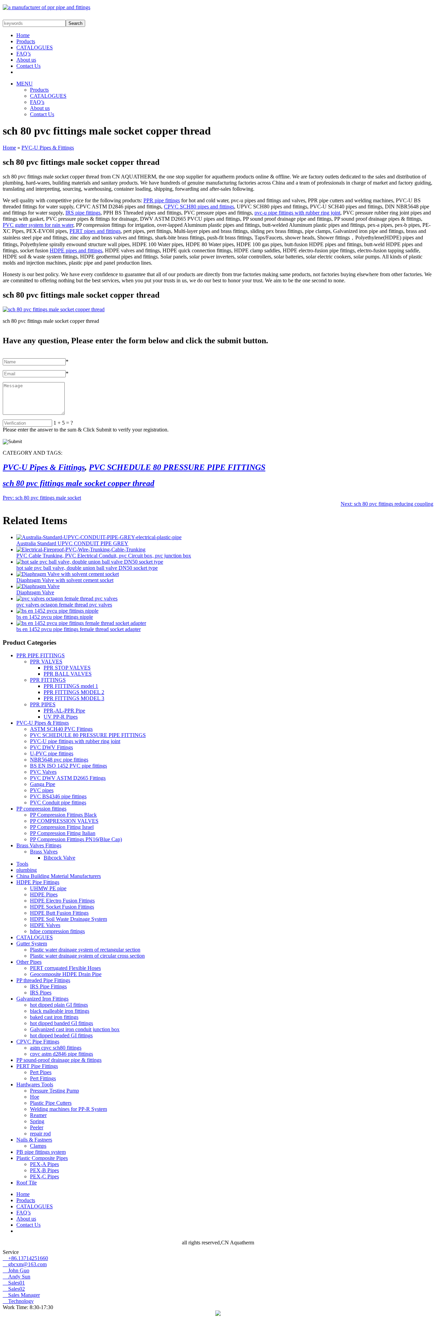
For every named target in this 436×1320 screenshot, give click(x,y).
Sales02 (14, 1289)
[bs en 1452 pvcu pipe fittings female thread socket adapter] (81, 623)
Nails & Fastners (34, 1140)
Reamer (38, 1115)
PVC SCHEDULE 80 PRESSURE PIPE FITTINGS (177, 467)
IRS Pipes (40, 992)
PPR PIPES (43, 704)
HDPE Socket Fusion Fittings (62, 907)
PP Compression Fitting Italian (62, 833)
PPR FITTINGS (48, 680)
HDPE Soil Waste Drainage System (68, 919)
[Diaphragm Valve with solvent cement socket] (67, 574)
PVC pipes (41, 790)
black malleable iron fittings (59, 1011)
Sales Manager (21, 1295)
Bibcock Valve (59, 858)
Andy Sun (16, 1276)
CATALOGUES (34, 47)
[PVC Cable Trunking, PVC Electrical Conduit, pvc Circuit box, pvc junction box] (80, 549)
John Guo (16, 1270)
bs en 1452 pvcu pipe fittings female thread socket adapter (78, 629)
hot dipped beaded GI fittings (61, 1035)
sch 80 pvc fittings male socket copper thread (78, 483)
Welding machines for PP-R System (68, 1109)
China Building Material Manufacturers (58, 876)
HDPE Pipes (44, 894)
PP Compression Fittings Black (63, 815)
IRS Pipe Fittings (48, 986)
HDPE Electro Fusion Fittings (62, 900)
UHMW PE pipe (48, 888)
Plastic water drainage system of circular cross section (87, 956)
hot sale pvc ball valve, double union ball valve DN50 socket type (87, 568)
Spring (37, 1121)
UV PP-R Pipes (61, 717)
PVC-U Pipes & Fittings (47, 148)
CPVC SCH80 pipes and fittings (199, 206)
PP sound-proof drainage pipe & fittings (59, 1060)
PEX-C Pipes (44, 1176)
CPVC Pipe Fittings (37, 1041)
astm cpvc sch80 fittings (55, 1048)
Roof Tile (26, 1182)
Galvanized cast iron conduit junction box (75, 1029)
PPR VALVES (46, 661)
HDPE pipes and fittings (76, 250)
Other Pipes (29, 962)
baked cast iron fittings (54, 1017)
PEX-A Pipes (44, 1164)
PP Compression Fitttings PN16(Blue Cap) (76, 839)
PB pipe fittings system (41, 1152)
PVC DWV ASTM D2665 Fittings (68, 778)
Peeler (36, 1127)
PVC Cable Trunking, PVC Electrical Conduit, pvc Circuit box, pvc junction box (103, 556)
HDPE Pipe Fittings (37, 882)
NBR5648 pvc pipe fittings (59, 760)
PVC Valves (43, 772)
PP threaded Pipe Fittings (43, 980)
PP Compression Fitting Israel (62, 827)
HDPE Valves (45, 925)
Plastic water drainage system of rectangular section (85, 950)
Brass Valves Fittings (38, 845)
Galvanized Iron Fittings (42, 999)
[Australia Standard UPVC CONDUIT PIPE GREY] (99, 537)
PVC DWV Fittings (51, 747)
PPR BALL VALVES (68, 674)
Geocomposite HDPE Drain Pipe (66, 974)
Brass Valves (44, 851)
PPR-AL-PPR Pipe (64, 710)
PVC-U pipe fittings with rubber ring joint (75, 741)
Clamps (38, 1146)
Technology (18, 1301)
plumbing (26, 870)
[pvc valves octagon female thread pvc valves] (67, 598)
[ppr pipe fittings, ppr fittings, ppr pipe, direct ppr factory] (46, 7)
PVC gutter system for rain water (38, 225)
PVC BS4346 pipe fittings (58, 796)
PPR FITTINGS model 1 (71, 686)
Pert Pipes (40, 1072)
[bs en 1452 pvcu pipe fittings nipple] (57, 611)
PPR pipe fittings (161, 200)
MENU (24, 84)
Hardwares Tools (34, 1084)
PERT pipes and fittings (95, 231)
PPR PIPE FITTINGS (40, 655)
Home (23, 35)
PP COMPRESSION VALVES (64, 821)
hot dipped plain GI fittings (59, 1005)
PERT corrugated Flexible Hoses (65, 968)
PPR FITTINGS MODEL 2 (74, 692)
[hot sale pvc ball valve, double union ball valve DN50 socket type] (89, 562)
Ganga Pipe (42, 784)
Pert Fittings (43, 1078)
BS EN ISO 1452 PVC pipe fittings (68, 766)
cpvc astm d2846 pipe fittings (61, 1054)
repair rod (40, 1133)
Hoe (34, 1097)
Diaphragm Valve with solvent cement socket (64, 580)
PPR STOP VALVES (67, 668)
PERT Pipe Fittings (37, 1066)
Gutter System (31, 943)
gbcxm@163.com (25, 1264)
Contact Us (28, 66)
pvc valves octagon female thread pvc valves (64, 605)
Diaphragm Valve (35, 592)
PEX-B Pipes (44, 1170)
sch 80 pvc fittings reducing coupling (387, 504)
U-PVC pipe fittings (51, 753)
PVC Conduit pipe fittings (58, 802)
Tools (22, 864)
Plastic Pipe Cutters (51, 1103)
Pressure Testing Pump (54, 1091)
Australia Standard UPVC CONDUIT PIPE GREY (72, 543)
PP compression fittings (41, 809)
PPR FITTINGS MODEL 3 (74, 698)
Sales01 (14, 1283)
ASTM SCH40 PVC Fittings (61, 729)
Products (25, 41)
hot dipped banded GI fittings (61, 1023)
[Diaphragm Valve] (38, 586)
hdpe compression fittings (57, 931)
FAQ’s (23, 54)
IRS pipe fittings (82, 213)
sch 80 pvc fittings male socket (42, 498)
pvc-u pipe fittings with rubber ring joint (297, 213)
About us (26, 60)
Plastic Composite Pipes (42, 1158)
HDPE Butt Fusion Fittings (59, 913)
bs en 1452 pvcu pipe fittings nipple (54, 617)
